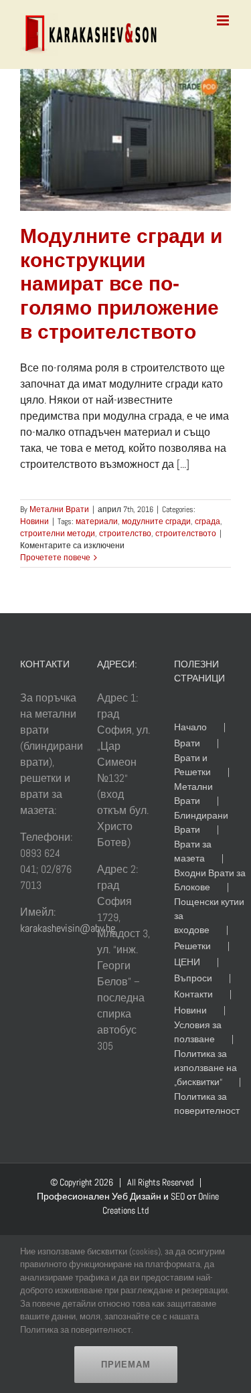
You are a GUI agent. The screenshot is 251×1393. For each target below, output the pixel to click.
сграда (207, 521)
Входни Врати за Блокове (210, 880)
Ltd (143, 1210)
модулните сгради (156, 521)
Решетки (192, 946)
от (191, 1196)
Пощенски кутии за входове (209, 916)
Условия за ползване (198, 1032)
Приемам (126, 1365)
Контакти (193, 994)
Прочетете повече (55, 557)
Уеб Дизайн (136, 1196)
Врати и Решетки (192, 765)
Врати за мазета (193, 851)
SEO (178, 1196)
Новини (34, 521)
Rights (149, 1182)
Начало (190, 727)
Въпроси (193, 978)
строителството (185, 533)
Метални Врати (59, 509)
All (131, 1182)
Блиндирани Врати (201, 822)
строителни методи (57, 533)
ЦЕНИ (187, 962)
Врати (187, 743)
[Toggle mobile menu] (224, 20)
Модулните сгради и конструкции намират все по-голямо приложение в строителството (121, 284)
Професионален (73, 1196)
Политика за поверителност (207, 1103)
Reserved (177, 1182)
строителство (125, 533)
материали (97, 521)
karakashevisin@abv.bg (67, 928)
